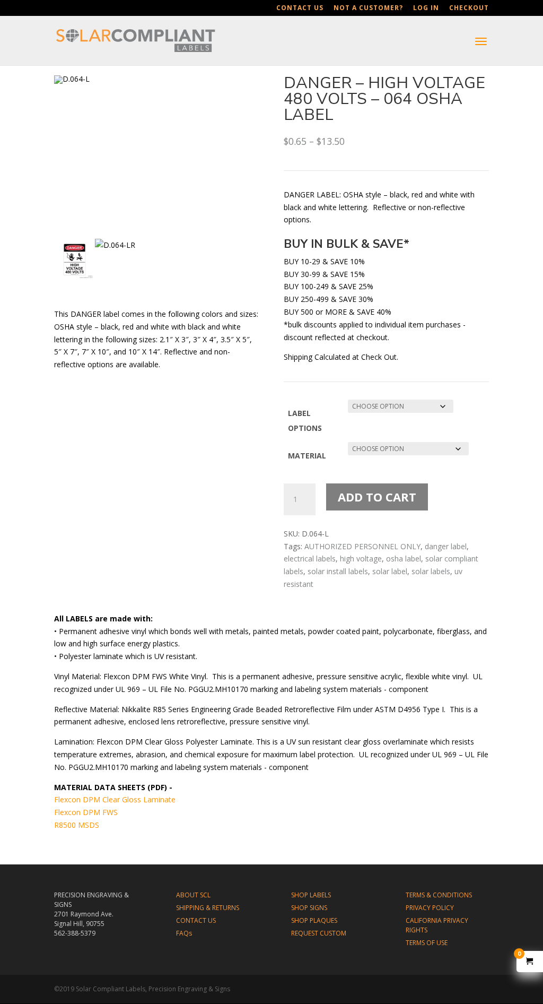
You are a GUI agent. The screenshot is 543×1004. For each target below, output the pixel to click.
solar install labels (338, 571)
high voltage (361, 558)
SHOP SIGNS (309, 907)
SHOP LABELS (311, 894)
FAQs (184, 933)
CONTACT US (299, 8)
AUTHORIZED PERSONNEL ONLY (362, 546)
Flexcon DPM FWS (86, 812)
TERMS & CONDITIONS (439, 894)
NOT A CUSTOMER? (368, 8)
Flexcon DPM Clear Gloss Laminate (115, 799)
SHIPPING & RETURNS (207, 907)
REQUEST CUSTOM (318, 933)
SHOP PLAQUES (314, 920)
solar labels (430, 571)
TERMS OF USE (427, 942)
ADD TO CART (377, 497)
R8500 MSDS (76, 825)
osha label (403, 558)
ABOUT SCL (193, 894)
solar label (389, 571)
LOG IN (426, 8)
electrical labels (310, 558)
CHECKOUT (469, 8)
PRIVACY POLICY (430, 907)
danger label (446, 546)
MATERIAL (307, 456)
